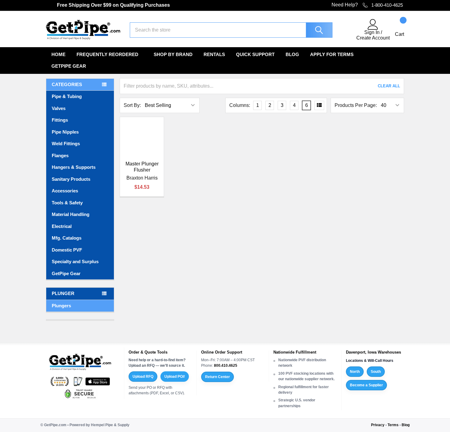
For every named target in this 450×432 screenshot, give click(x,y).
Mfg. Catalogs (66, 238)
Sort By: (132, 105)
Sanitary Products (71, 179)
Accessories (65, 190)
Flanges (60, 155)
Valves (59, 108)
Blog (292, 54)
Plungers (61, 305)
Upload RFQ (143, 376)
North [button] (355, 371)
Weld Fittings (66, 143)
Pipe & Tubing (67, 96)
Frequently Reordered (107, 54)
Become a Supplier (366, 385)
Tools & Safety (67, 202)
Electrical (62, 226)
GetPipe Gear (68, 66)
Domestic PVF (67, 249)
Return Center (217, 377)
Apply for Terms (332, 54)
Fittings (60, 120)
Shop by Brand (173, 54)
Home (58, 54)
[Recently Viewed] (348, 30)
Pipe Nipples (65, 132)
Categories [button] (67, 84)
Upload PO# (174, 376)
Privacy (377, 425)
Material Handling (70, 214)
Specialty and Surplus (75, 261)
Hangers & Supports (74, 167)
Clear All (389, 86)
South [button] (376, 371)
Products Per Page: (356, 105)
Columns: (239, 105)
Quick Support (255, 54)
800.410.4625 (225, 365)
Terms (393, 425)
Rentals (214, 54)
